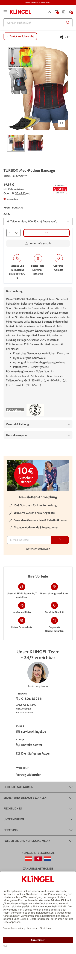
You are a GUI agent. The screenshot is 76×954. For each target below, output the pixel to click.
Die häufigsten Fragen (36, 753)
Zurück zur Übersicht (22, 36)
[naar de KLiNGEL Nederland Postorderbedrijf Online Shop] (47, 858)
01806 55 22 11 (31, 699)
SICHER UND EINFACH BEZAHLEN (25, 797)
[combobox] (38, 22)
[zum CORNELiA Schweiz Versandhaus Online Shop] (38, 858)
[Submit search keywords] (67, 22)
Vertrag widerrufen (28, 775)
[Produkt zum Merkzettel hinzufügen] (46, 233)
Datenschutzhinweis (38, 548)
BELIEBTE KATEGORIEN (18, 787)
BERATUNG (11, 830)
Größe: (7, 214)
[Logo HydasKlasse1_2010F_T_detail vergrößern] (35, 410)
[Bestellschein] (63, 11)
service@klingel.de (33, 732)
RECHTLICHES (13, 808)
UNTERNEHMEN (14, 819)
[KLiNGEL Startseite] (20, 12)
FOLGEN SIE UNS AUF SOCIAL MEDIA (27, 841)
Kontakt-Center (31, 745)
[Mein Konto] (49, 11)
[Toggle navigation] (5, 11)
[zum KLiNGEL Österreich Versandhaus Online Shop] (28, 858)
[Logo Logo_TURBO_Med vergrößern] (15, 410)
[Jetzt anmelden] (60, 540)
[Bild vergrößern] (61, 123)
